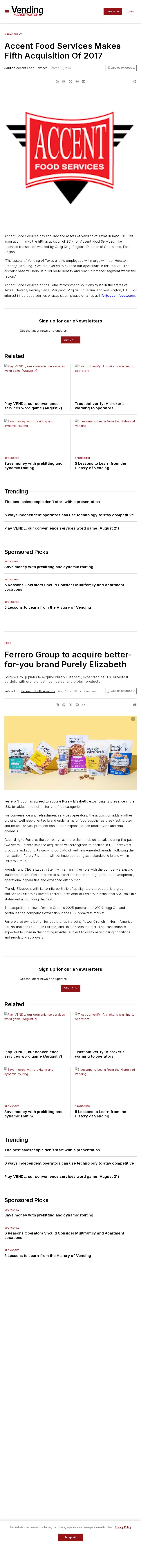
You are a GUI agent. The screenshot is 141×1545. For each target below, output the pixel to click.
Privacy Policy (123, 1527)
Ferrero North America (38, 691)
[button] (7, 11)
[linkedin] (64, 81)
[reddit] (77, 81)
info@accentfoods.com (117, 295)
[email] (84, 81)
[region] (70, 1533)
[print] (135, 81)
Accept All (70, 1537)
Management (13, 34)
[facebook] (57, 81)
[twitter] (70, 81)
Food (7, 643)
